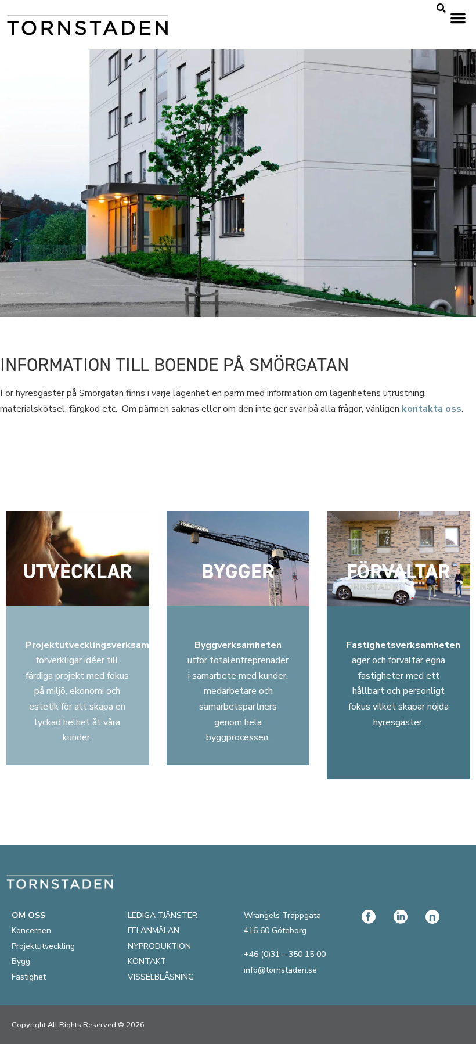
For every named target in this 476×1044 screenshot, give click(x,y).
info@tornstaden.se (280, 969)
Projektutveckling (43, 946)
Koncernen (31, 930)
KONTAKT (147, 961)
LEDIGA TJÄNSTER (162, 915)
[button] (458, 18)
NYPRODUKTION (159, 946)
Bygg (21, 961)
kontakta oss (431, 408)
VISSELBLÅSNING (161, 976)
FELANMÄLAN (153, 930)
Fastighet (29, 976)
